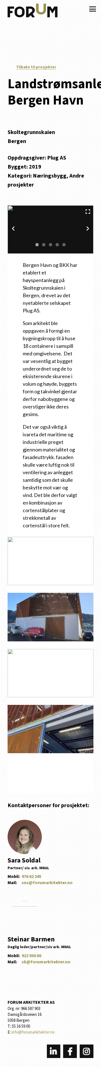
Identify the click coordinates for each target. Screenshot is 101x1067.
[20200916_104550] (50, 617)
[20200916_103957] (50, 673)
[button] (92, 9)
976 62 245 (31, 876)
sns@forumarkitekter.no (47, 883)
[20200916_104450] (50, 729)
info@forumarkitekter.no (33, 1032)
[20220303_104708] (50, 561)
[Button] (54, 1051)
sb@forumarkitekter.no (46, 962)
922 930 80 (31, 956)
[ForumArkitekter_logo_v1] (33, 12)
